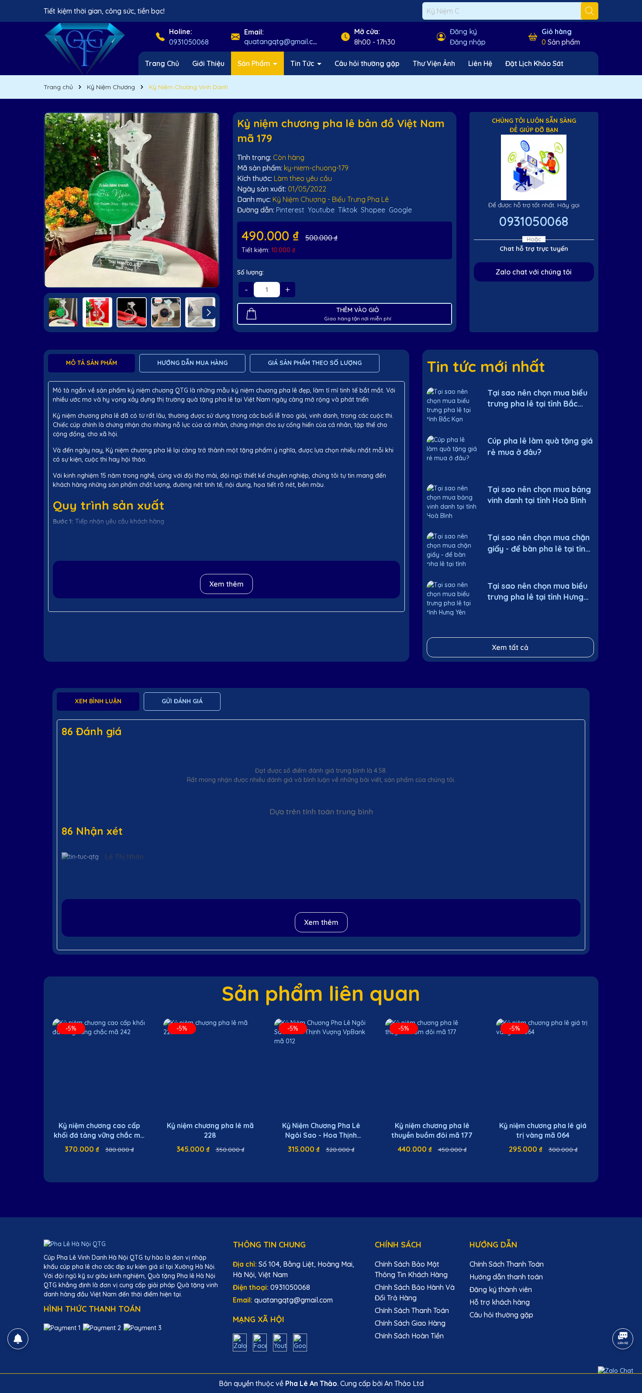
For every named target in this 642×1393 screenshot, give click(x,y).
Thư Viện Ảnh (434, 63)
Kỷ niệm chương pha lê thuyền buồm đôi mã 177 (432, 1130)
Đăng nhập (468, 42)
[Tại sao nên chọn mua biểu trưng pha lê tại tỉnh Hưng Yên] (452, 598)
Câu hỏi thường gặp (367, 63)
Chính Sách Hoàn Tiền (409, 1335)
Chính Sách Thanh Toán (412, 1310)
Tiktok (347, 209)
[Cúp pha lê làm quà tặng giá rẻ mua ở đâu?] (452, 453)
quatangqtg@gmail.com (283, 41)
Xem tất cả (510, 647)
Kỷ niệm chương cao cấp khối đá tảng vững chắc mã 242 (99, 1130)
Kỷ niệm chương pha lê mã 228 (210, 1130)
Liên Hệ (480, 63)
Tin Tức (303, 63)
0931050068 (189, 42)
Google (400, 209)
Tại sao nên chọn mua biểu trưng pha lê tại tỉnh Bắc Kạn (537, 398)
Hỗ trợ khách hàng (499, 1302)
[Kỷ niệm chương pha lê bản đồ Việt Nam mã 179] (132, 200)
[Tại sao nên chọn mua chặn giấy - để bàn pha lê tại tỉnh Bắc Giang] (452, 549)
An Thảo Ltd (404, 1383)
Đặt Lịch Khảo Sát (534, 63)
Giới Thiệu (208, 63)
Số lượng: (250, 272)
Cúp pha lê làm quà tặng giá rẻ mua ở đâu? (540, 446)
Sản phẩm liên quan (321, 993)
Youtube (321, 209)
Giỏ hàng (557, 31)
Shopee (373, 209)
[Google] (300, 1342)
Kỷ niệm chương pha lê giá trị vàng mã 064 (543, 1130)
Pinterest (290, 209)
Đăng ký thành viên (500, 1289)
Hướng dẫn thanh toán (506, 1276)
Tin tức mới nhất (486, 366)
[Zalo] (240, 1342)
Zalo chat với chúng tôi (534, 271)
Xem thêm (226, 584)
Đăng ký (463, 31)
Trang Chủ (162, 63)
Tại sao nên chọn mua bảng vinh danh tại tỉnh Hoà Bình (539, 494)
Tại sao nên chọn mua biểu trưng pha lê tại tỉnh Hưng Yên (537, 591)
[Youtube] (280, 1342)
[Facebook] (260, 1342)
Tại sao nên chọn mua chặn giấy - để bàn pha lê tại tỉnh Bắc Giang (538, 543)
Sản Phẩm (255, 63)
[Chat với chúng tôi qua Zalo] (615, 1371)
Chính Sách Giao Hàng (410, 1323)
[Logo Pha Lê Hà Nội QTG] (84, 48)
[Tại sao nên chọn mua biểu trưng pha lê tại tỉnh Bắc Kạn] (452, 405)
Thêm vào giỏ (106, 1164)
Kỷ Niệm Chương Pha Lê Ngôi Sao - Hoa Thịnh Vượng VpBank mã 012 (321, 1130)
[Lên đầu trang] (623, 1314)
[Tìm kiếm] (589, 11)
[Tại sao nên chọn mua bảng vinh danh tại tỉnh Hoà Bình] (452, 501)
